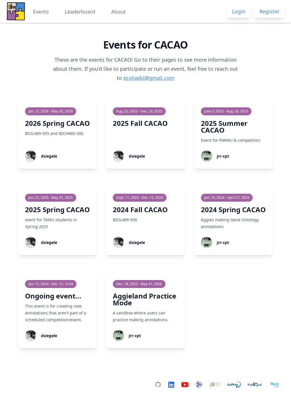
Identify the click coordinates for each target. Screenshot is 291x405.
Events (41, 11)
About (118, 11)
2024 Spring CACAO (233, 209)
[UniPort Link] (234, 384)
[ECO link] (215, 384)
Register (269, 11)
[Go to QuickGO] (275, 384)
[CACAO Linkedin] (171, 384)
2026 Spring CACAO (57, 123)
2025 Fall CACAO (140, 123)
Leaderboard (80, 11)
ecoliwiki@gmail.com (148, 77)
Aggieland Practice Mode (144, 299)
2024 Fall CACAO (140, 209)
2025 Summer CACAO (224, 126)
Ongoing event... (53, 295)
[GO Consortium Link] (199, 384)
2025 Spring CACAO (57, 209)
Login (238, 11)
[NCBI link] (254, 384)
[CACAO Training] (185, 384)
